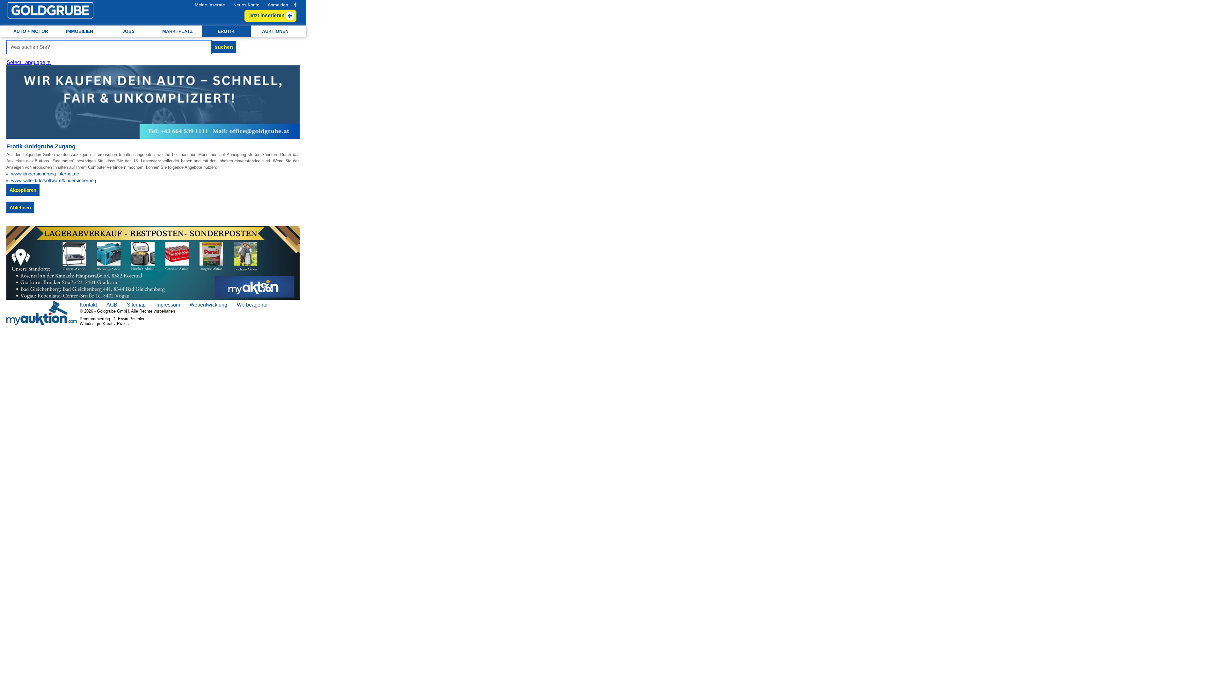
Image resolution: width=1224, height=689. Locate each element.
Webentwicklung (208, 304)
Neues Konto (246, 4)
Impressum (167, 304)
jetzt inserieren (267, 15)
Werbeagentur (253, 304)
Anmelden (278, 4)
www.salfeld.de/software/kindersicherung (53, 180)
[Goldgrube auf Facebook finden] (295, 4)
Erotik (226, 31)
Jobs (128, 31)
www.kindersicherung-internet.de (45, 173)
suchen (224, 47)
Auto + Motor (30, 31)
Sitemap (136, 304)
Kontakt (88, 304)
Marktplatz (177, 31)
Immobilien (79, 31)
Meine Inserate (210, 4)
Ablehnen (20, 207)
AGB (111, 304)
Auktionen (275, 31)
